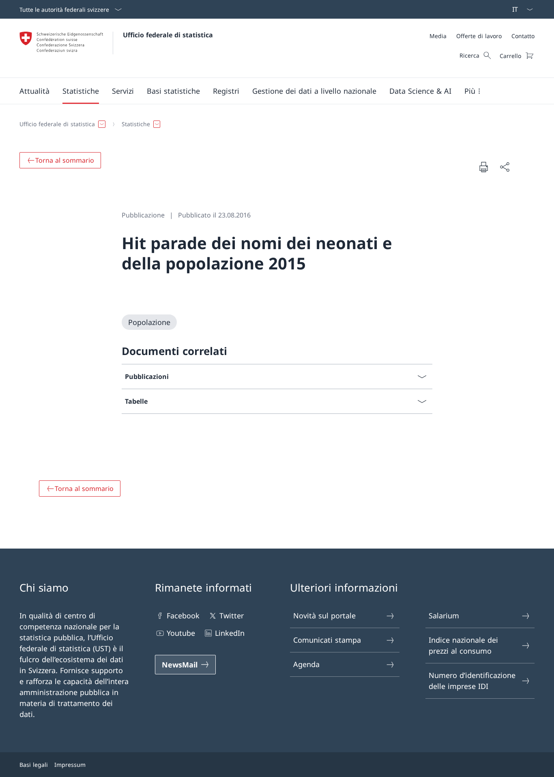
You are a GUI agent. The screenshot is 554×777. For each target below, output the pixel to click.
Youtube (181, 633)
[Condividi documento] (504, 167)
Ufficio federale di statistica (168, 34)
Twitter (231, 615)
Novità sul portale (324, 615)
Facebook (183, 615)
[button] (34, 91)
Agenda (306, 664)
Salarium (444, 615)
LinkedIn (230, 633)
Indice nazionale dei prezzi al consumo (463, 645)
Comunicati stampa (327, 640)
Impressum (70, 764)
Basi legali (33, 764)
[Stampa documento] (483, 166)
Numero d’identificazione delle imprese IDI (472, 680)
